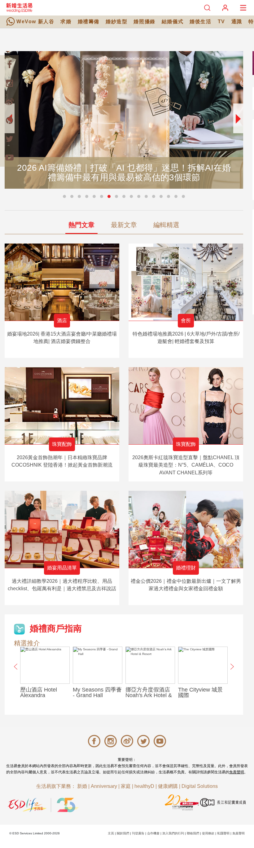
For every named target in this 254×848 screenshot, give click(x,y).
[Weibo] (9, 101)
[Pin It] (9, 120)
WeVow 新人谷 (35, 21)
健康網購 (168, 786)
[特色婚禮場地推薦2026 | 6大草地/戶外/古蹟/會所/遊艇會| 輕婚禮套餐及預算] (186, 282)
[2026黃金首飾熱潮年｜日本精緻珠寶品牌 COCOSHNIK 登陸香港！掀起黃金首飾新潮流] (62, 405)
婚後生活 (200, 21)
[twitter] (9, 139)
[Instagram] (9, 83)
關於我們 (123, 833)
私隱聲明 (223, 833)
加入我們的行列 (173, 833)
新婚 (82, 786)
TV (221, 21)
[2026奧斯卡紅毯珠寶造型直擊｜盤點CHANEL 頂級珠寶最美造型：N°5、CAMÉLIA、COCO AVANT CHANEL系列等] (186, 405)
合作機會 (153, 833)
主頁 (111, 833)
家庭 (126, 786)
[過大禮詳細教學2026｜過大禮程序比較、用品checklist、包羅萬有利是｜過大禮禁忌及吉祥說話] (62, 529)
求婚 (65, 21)
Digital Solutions (200, 786)
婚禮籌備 (88, 21)
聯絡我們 (193, 833)
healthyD (144, 786)
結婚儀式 (172, 21)
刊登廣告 (138, 833)
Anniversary (104, 786)
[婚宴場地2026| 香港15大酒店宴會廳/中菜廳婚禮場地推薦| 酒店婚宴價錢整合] (62, 282)
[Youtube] (9, 157)
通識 (236, 21)
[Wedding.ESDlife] (19, 7)
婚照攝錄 (144, 21)
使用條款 (208, 833)
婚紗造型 (116, 21)
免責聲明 (236, 772)
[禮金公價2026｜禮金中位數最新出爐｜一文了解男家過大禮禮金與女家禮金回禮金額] (186, 529)
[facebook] (9, 64)
